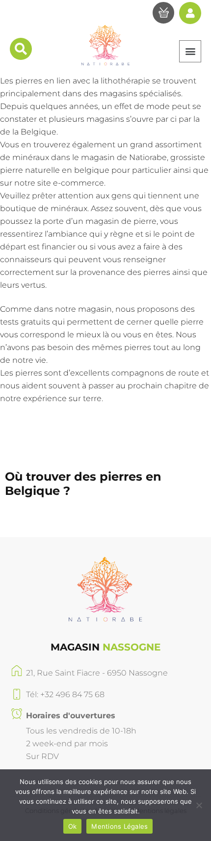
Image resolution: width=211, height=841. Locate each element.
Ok (72, 826)
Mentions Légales (119, 826)
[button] (190, 51)
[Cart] (163, 14)
